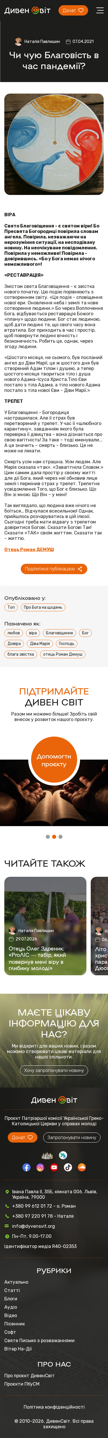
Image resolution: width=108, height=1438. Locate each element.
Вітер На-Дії (18, 1349)
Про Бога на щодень (43, 607)
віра (33, 633)
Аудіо (10, 1307)
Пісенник (14, 1324)
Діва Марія (40, 643)
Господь (66, 643)
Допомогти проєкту (54, 759)
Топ (11, 607)
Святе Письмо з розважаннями (39, 1340)
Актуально (16, 1282)
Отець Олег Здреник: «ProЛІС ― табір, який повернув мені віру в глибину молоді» (37, 958)
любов (13, 633)
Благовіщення (59, 633)
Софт (10, 1332)
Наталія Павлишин (42, 41)
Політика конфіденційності (54, 1407)
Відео (10, 1315)
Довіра (14, 643)
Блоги (10, 1299)
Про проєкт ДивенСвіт (29, 1375)
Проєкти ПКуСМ (21, 1384)
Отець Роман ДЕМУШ (29, 549)
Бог (85, 633)
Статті (12, 1290)
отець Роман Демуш (62, 654)
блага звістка (20, 654)
